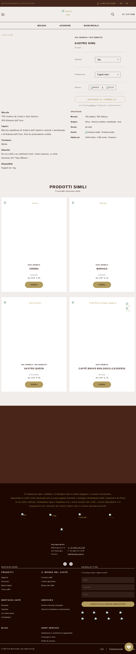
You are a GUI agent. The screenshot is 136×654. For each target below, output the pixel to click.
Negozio (41, 26)
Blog (4, 628)
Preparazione (80, 74)
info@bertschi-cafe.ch (76, 554)
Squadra (4, 609)
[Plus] (110, 87)
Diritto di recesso (48, 641)
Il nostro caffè (46, 577)
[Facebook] (65, 564)
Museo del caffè (47, 585)
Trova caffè (5, 589)
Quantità (78, 59)
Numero (78, 87)
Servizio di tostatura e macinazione (55, 609)
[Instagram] (71, 564)
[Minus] (95, 87)
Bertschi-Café (11, 600)
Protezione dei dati (116, 649)
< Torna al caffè (7, 35)
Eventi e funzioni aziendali (52, 605)
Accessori (65, 26)
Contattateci (6, 617)
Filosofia (4, 605)
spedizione (92, 105)
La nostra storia (7, 613)
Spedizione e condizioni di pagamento (57, 633)
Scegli (34, 285)
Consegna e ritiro (48, 637)
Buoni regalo (91, 26)
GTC (102, 649)
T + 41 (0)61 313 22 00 (76, 548)
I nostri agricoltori (48, 581)
